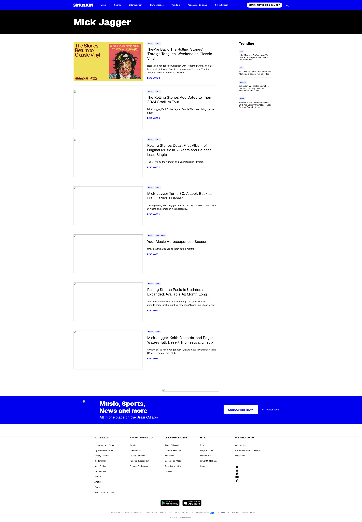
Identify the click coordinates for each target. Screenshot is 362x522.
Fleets (97, 487)
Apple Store (192, 503)
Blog (202, 445)
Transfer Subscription (139, 461)
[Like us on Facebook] (238, 467)
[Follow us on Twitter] (238, 473)
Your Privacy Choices (200, 512)
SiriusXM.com (221, 5)
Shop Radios (100, 466)
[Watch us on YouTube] (238, 477)
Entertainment (135, 5)
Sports (117, 5)
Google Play (170, 503)
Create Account (137, 450)
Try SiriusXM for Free (103, 450)
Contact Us (240, 445)
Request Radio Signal (139, 466)
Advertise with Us (173, 466)
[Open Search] (287, 5)
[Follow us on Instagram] (238, 470)
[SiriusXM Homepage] (83, 5)
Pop (157, 236)
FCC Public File (223, 512)
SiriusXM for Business (104, 492)
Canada (203, 466)
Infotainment (100, 471)
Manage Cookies (248, 512)
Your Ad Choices (166, 512)
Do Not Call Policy (182, 512)
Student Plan (100, 461)
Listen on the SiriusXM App (264, 5)
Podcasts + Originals (197, 5)
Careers (168, 471)
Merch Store (205, 455)
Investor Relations (173, 450)
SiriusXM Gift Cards (208, 461)
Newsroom (169, 455)
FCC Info (235, 512)
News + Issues (157, 5)
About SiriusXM (172, 445)
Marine (97, 476)
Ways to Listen (206, 450)
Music (103, 5)
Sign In (133, 445)
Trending (176, 5)
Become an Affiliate (174, 461)
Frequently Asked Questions (248, 450)
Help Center (240, 455)
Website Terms (117, 512)
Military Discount (102, 455)
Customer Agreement (134, 512)
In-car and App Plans (104, 445)
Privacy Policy (151, 512)
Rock (158, 43)
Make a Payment (137, 455)
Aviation (98, 482)
